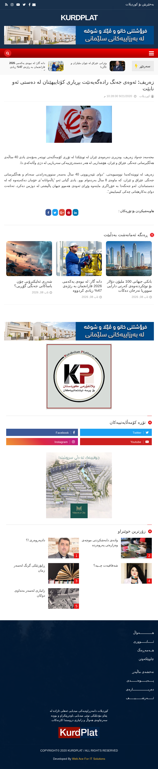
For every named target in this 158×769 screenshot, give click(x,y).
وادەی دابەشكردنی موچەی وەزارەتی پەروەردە (100, 542)
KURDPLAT (79, 17)
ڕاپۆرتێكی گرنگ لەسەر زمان (29, 568)
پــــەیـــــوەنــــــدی (140, 680)
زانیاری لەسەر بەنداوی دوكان (29, 593)
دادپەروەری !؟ (35, 540)
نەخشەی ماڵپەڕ (143, 672)
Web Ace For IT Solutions (88, 758)
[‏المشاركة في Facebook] (48, 212)
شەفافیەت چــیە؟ (105, 565)
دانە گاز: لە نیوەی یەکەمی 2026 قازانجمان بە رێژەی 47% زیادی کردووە (38, 67)
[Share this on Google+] (62, 212)
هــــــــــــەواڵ (143, 632)
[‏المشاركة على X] (55, 212)
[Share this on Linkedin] (75, 212)
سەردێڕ (145, 66)
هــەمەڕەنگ (145, 650)
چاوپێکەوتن (146, 659)
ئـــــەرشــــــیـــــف (140, 698)
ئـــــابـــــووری (143, 641)
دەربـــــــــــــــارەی (140, 689)
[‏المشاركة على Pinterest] (69, 212)
